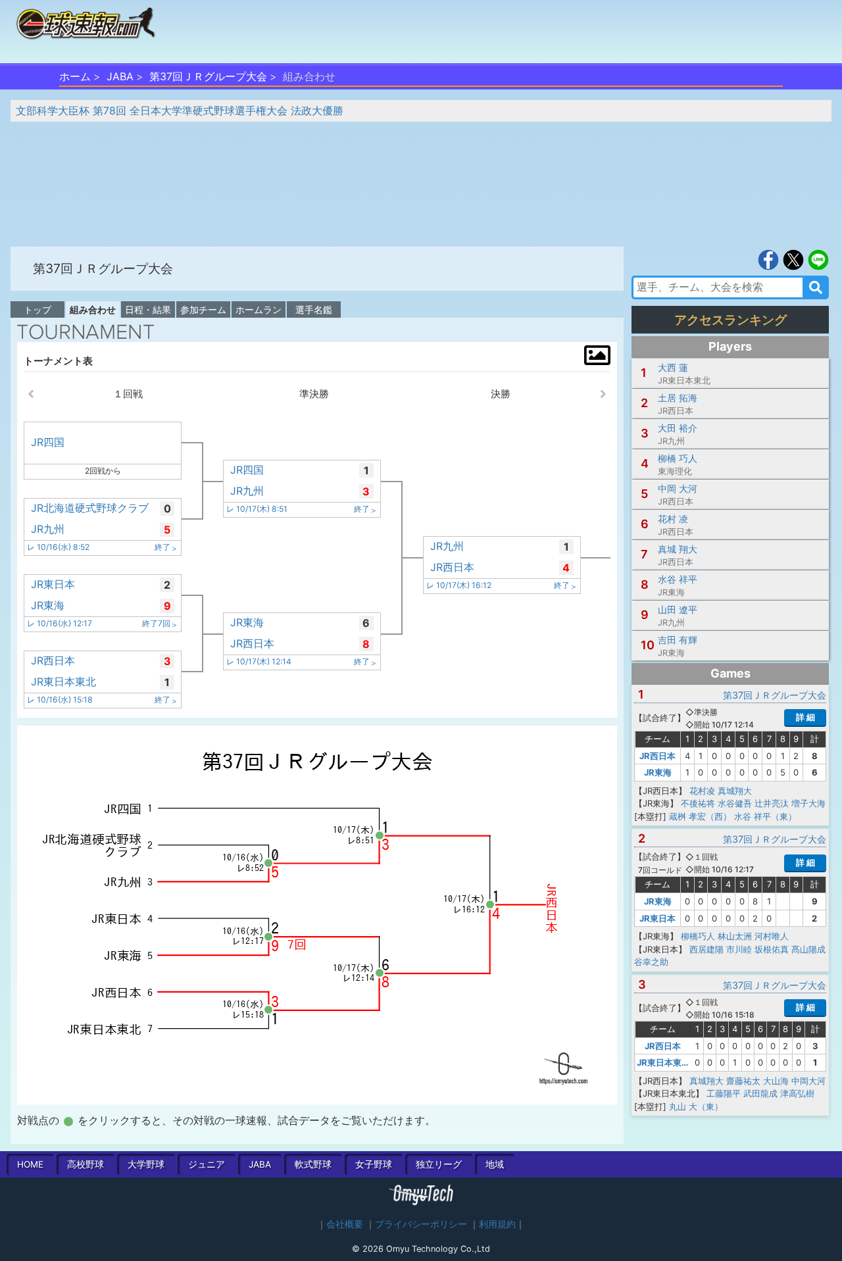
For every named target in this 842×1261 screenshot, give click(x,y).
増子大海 (808, 803)
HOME (30, 1164)
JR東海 (658, 772)
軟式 (313, 1164)
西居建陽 (706, 949)
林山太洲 (735, 936)
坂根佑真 (772, 949)
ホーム (75, 76)
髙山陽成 (808, 949)
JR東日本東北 (663, 1062)
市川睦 (739, 949)
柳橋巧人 (698, 936)
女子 (373, 1164)
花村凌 (702, 790)
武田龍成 (760, 1093)
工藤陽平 (723, 1093)
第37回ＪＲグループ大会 (208, 76)
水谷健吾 (735, 803)
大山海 (776, 1081)
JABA (120, 76)
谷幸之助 (651, 961)
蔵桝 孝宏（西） (700, 816)
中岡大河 (808, 1081)
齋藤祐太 (743, 1081)
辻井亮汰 (772, 803)
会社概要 (344, 1224)
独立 (439, 1164)
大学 (146, 1164)
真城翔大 (735, 790)
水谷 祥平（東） (765, 816)
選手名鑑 (313, 309)
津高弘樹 (797, 1093)
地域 (494, 1164)
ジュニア (206, 1164)
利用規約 (497, 1224)
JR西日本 (657, 756)
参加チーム (203, 309)
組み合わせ (93, 309)
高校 (85, 1164)
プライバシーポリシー (421, 1224)
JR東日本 (657, 918)
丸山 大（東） (696, 1106)
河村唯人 (772, 936)
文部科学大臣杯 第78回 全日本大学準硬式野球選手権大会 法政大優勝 (179, 110)
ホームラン (258, 309)
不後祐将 (698, 803)
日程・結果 (148, 309)
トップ (37, 309)
